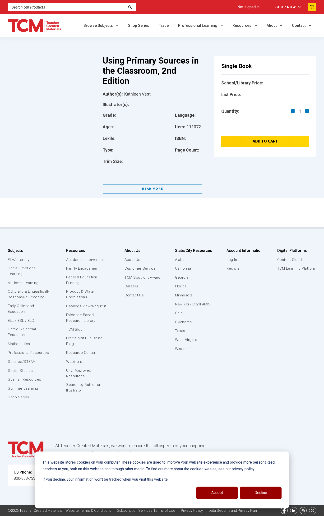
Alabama (182, 260)
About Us (132, 250)
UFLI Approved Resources (78, 373)
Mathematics (19, 344)
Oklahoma (183, 322)
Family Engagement (83, 268)
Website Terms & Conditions (88, 510)
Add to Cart (265, 141)
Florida (181, 286)
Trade (164, 25)
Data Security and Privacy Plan (232, 510)
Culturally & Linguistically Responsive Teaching (29, 294)
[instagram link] (303, 510)
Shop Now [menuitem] (285, 7)
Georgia (182, 277)
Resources (242, 25)
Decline (261, 492)
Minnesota (184, 295)
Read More (152, 188)
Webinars (74, 361)
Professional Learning (198, 25)
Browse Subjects (98, 25)
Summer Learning (23, 388)
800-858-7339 (25, 478)
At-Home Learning (23, 283)
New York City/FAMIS (193, 304)
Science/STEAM (22, 361)
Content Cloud (289, 260)
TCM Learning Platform (296, 268)
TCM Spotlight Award (143, 277)
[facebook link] (284, 510)
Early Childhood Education (21, 309)
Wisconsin (184, 349)
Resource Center (81, 352)
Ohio (179, 313)
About (272, 25)
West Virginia (186, 340)
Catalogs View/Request (86, 306)
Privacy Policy (192, 510)
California (183, 268)
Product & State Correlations (80, 294)
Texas (180, 331)
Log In (232, 260)
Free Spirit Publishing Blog (84, 341)
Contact (299, 25)
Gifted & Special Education (22, 332)
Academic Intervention (85, 260)
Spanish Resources (24, 379)
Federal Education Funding (81, 280)
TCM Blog (74, 329)
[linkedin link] (293, 510)
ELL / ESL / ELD (21, 320)
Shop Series (138, 25)
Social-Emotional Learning (22, 271)
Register (234, 268)
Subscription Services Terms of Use (146, 510)
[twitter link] (312, 510)
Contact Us (134, 295)
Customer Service (140, 268)
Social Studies (20, 371)
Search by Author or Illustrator (83, 387)
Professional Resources (28, 352)
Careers (131, 286)
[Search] (130, 7)
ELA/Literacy (18, 260)
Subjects (15, 250)
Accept (217, 492)
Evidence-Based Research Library (80, 318)
